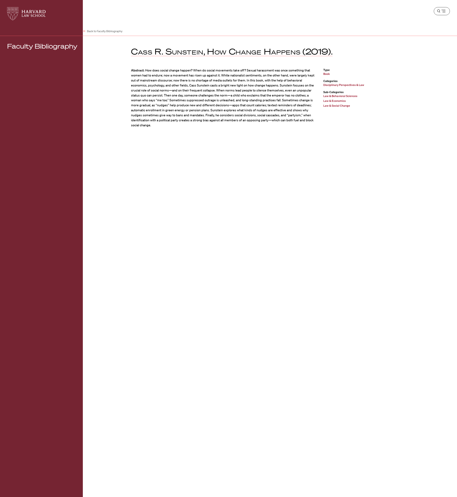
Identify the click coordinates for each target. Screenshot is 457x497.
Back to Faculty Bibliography (104, 31)
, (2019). (232, 51)
